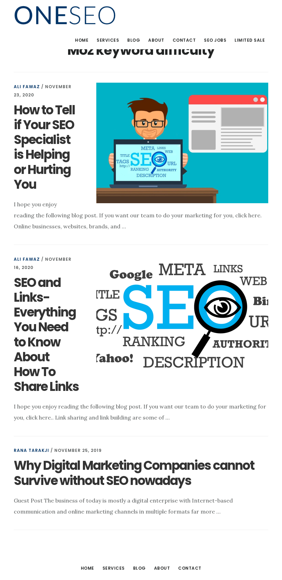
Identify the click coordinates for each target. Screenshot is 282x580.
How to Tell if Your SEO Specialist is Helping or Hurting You (44, 147)
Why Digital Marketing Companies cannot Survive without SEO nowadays (134, 473)
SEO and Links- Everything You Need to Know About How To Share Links (46, 334)
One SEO (65, 15)
